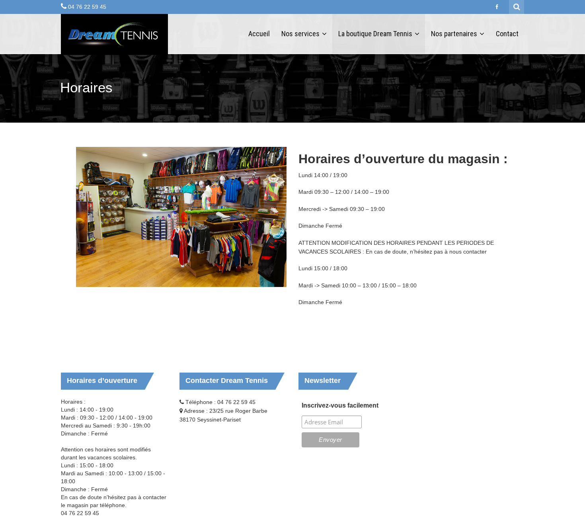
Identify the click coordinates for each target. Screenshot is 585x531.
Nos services (301, 33)
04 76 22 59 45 (87, 7)
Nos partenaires (455, 33)
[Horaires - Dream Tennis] (114, 34)
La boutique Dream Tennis (376, 33)
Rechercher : (517, 6)
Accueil (259, 33)
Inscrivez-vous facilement (340, 405)
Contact (507, 33)
